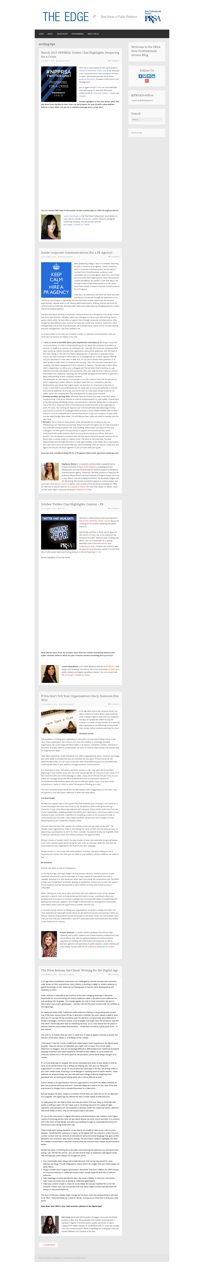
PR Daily (92, 535)
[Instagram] (149, 77)
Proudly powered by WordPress (50, 1258)
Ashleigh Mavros (64, 61)
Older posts (48, 1245)
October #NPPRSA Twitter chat (95, 521)
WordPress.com (79, 1258)
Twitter (111, 947)
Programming (78, 34)
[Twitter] (145, 77)
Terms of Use (136, 133)
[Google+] (147, 82)
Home (41, 34)
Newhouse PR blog (83, 490)
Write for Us (93, 34)
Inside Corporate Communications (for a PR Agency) (76, 252)
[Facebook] (141, 77)
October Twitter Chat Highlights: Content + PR (72, 504)
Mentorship (62, 34)
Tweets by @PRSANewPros (142, 100)
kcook (62, 508)
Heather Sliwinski (66, 257)
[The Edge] (102, 24)
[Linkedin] (153, 77)
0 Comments (115, 61)
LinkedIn (90, 947)
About (50, 34)
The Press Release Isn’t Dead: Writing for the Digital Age (79, 970)
